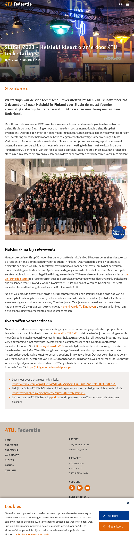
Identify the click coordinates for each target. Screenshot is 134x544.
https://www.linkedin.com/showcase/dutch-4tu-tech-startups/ (48, 393)
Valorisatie (12, 455)
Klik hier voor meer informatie (32, 534)
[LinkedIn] (80, 488)
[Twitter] (72, 488)
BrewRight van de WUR (50, 346)
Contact (73, 439)
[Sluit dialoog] (128, 503)
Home (8, 440)
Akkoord (113, 515)
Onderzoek (11, 445)
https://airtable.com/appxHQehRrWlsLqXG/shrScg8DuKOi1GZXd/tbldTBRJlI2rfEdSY (64, 384)
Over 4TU (10, 470)
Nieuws (9, 460)
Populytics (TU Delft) (66, 333)
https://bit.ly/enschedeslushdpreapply (49, 367)
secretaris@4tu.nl (78, 449)
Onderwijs (11, 450)
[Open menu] (127, 5)
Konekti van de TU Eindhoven (78, 306)
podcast (56, 397)
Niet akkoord (115, 526)
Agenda (9, 465)
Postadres (75, 458)
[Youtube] (87, 488)
